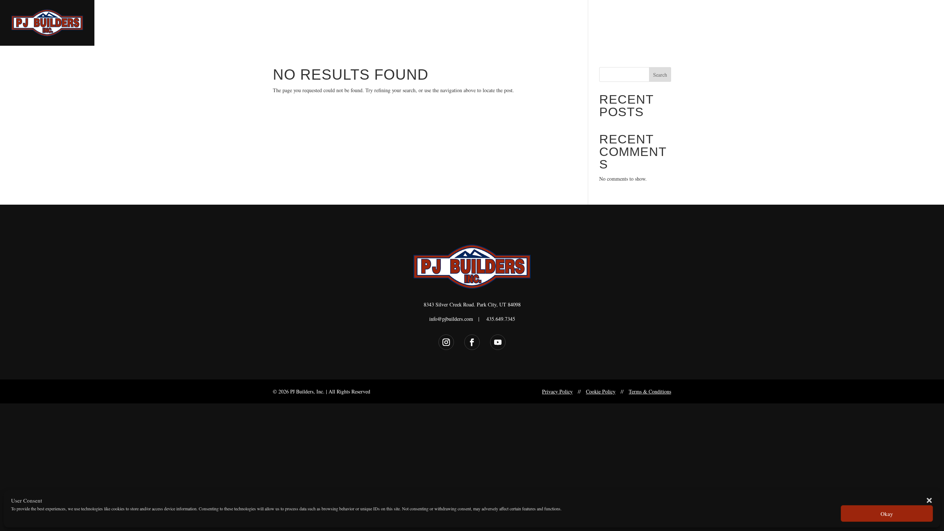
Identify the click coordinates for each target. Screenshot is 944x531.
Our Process (880, 23)
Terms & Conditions (650, 391)
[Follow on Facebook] (472, 342)
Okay (887, 513)
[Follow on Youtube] (498, 342)
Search (660, 74)
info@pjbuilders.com (451, 318)
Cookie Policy (600, 391)
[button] (929, 500)
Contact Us (918, 23)
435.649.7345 (500, 318)
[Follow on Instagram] (446, 342)
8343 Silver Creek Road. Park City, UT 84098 (472, 304)
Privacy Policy (557, 391)
